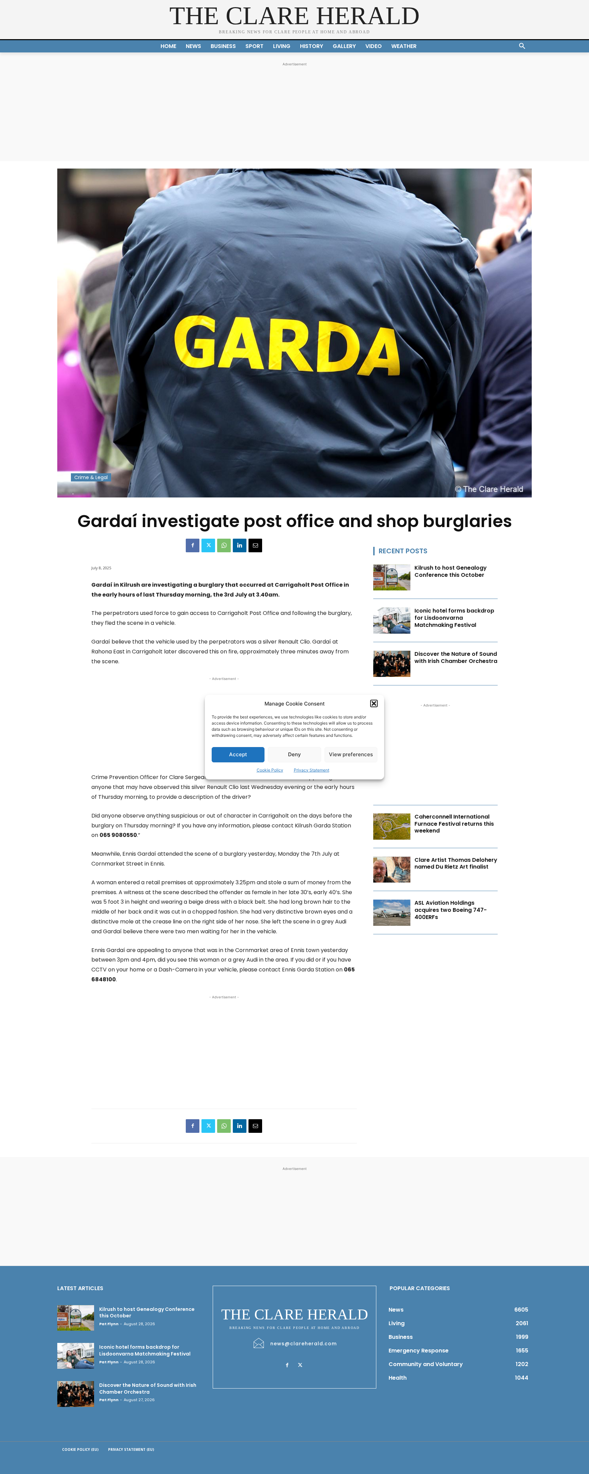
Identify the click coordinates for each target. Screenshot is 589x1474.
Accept (238, 754)
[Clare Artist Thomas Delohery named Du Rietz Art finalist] (392, 870)
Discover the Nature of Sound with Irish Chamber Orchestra (455, 657)
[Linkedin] (239, 545)
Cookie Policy (270, 770)
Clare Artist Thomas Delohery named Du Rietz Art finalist (455, 863)
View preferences (351, 754)
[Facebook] (192, 545)
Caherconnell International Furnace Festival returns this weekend (454, 824)
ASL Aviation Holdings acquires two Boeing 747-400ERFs (450, 910)
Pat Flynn (109, 1324)
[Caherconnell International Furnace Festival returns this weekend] (392, 826)
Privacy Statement (311, 770)
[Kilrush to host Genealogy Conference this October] (392, 578)
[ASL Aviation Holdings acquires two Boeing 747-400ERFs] (392, 913)
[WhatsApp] (224, 545)
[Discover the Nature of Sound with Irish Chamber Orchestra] (392, 664)
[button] (374, 703)
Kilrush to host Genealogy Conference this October (450, 571)
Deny (294, 754)
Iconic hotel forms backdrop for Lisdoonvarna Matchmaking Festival (454, 618)
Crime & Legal (91, 477)
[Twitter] (208, 545)
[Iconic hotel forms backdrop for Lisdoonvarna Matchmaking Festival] (392, 620)
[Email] (255, 545)
